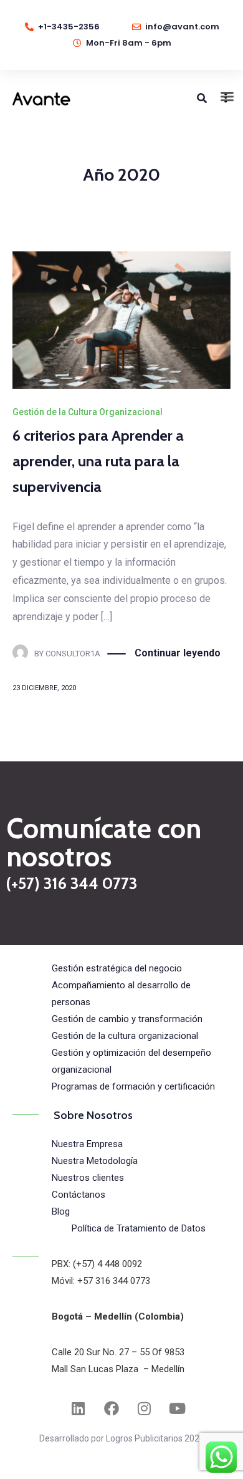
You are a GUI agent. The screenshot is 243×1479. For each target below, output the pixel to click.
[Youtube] (178, 1408)
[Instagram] (145, 1408)
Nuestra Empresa (87, 1144)
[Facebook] (111, 1408)
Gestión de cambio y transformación (127, 1019)
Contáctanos (78, 1194)
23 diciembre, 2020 (44, 688)
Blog (61, 1211)
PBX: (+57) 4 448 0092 (97, 1264)
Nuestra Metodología (95, 1160)
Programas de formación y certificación (133, 1086)
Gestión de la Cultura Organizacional (87, 412)
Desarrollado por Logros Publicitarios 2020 (121, 1438)
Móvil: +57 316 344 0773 (101, 1280)
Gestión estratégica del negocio (117, 968)
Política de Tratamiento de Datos (139, 1228)
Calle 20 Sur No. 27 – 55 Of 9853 (118, 1352)
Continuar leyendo (178, 653)
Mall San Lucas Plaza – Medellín (118, 1369)
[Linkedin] (78, 1408)
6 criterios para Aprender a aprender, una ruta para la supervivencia (98, 461)
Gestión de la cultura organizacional (125, 1035)
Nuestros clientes (88, 1177)
